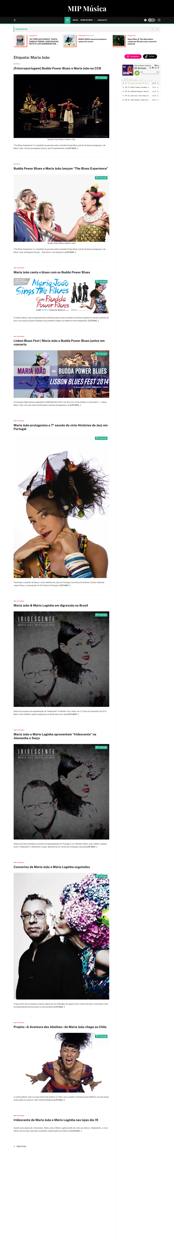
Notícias (17, 64)
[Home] (67, 20)
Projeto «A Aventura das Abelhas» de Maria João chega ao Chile (60, 1027)
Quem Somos (86, 20)
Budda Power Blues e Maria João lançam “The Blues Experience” (61, 168)
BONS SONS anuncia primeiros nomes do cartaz (43, 40)
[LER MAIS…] (72, 148)
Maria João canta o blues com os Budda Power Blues (52, 272)
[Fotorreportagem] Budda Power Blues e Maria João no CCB (57, 68)
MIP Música (87, 8)
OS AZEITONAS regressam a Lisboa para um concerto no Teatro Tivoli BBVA (144, 41)
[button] (157, 29)
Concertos (33, 35)
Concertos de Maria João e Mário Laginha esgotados (52, 867)
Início (75, 20)
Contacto (102, 20)
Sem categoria (19, 267)
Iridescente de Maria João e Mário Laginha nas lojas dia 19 (56, 1120)
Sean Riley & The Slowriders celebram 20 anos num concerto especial (92, 41)
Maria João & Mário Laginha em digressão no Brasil (51, 605)
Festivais (41, 35)
